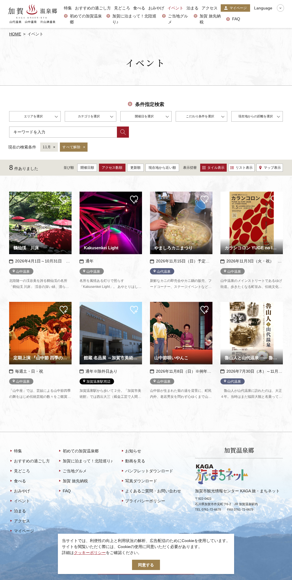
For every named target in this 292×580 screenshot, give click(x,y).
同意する (146, 565)
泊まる (192, 8)
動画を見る (135, 461)
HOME (15, 34)
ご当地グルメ (178, 19)
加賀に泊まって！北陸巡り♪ (134, 19)
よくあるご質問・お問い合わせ (153, 491)
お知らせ (133, 451)
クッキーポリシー (90, 552)
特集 (68, 8)
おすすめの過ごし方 (93, 8)
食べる (139, 8)
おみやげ (156, 8)
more (14, 194)
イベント (175, 8)
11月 (47, 147)
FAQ (236, 19)
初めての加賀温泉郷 (86, 19)
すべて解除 (71, 147)
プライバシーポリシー (145, 501)
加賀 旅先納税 (210, 19)
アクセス (210, 8)
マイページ (238, 8)
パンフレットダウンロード (149, 471)
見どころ (122, 8)
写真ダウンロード (141, 481)
